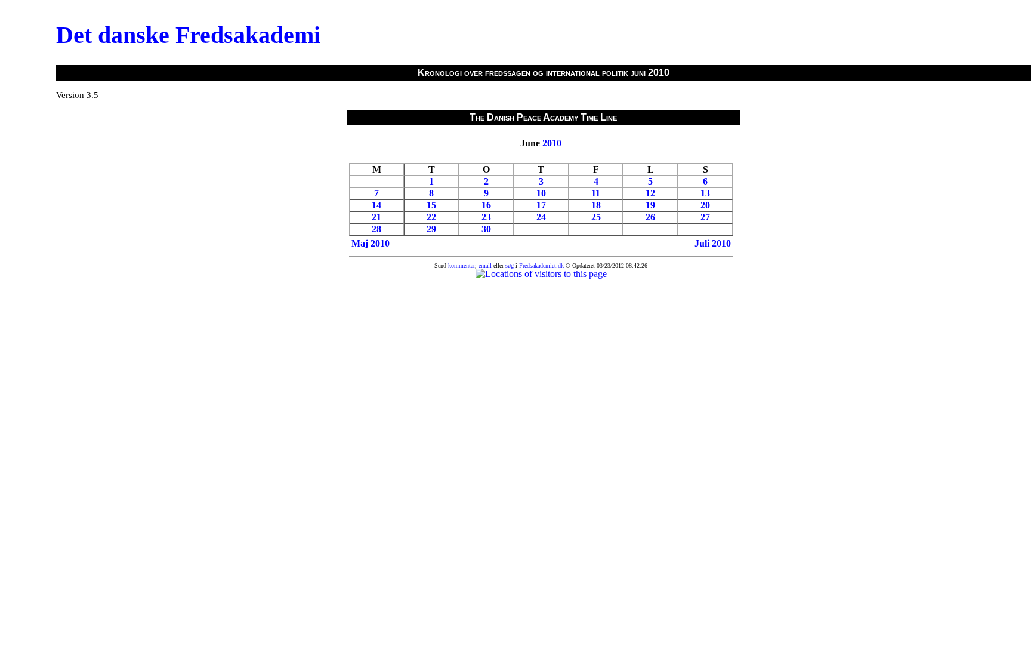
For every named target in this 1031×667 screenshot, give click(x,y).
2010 (551, 143)
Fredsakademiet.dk (541, 265)
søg (509, 265)
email (485, 265)
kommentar (461, 265)
